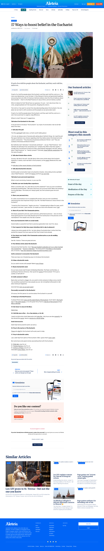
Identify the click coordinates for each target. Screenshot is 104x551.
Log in (84, 4)
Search (20, 4)
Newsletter (51, 525)
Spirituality (60, 9)
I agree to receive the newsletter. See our (27, 392)
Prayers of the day (75, 195)
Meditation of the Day (77, 189)
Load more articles (80, 122)
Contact (63, 546)
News (47, 9)
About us (42, 546)
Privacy (74, 546)
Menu (16, 9)
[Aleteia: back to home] (52, 3)
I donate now (18, 416)
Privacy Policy (69, 546)
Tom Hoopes (27, 28)
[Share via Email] (60, 89)
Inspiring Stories (32, 9)
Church (13, 17)
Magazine (51, 529)
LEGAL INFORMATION (49, 546)
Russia (56, 489)
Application (51, 527)
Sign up (15, 396)
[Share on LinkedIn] (55, 89)
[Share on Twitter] (58, 89)
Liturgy (56, 463)
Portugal (80, 489)
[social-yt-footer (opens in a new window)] (48, 542)
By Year (64, 525)
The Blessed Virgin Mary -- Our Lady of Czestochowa (57, 6)
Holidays (67, 9)
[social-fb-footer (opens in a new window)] (50, 542)
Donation (51, 533)
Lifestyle (53, 9)
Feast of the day (75, 184)
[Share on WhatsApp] (63, 89)
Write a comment (37, 444)
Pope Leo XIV (75, 9)
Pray (23, 9)
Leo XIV (8, 463)
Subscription (52, 531)
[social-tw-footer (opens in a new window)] (53, 542)
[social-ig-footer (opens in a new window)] (56, 542)
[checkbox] (68, 213)
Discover (41, 9)
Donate (98, 4)
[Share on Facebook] (53, 89)
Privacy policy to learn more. (35, 392)
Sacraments (15, 362)
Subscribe (90, 4)
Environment (81, 463)
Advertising (51, 535)
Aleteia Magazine (85, 9)
